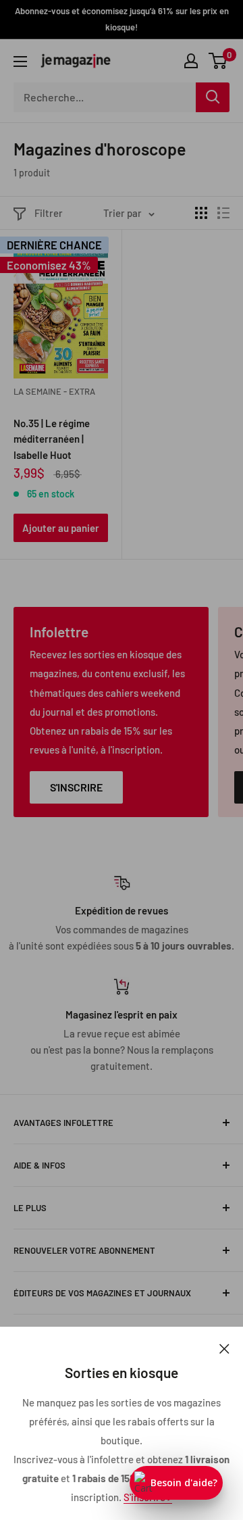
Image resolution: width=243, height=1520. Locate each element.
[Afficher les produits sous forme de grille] (201, 213)
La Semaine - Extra (54, 391)
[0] (218, 61)
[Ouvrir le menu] (20, 61)
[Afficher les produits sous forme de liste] (223, 213)
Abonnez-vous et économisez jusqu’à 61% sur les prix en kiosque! (122, 18)
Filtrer (48, 213)
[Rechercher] (213, 97)
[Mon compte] (191, 60)
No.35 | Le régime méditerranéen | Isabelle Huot (52, 438)
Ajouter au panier (60, 528)
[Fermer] (224, 1347)
